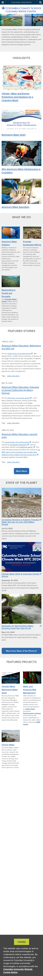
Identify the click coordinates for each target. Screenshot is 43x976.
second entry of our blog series (17, 442)
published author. (26, 447)
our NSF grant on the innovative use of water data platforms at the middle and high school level (21, 452)
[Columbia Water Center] (21, 9)
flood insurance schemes (32, 713)
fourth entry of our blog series (19, 353)
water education (13, 376)
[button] (3, 2)
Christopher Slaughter (18, 444)
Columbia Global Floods (9, 300)
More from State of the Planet (20, 651)
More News (21, 471)
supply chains (30, 709)
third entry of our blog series (18, 398)
